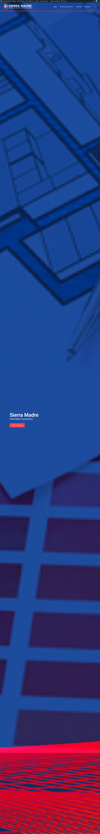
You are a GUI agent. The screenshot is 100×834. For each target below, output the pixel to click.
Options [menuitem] (64, 1)
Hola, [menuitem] (94, 1)
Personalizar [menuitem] (21, 1)
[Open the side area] (95, 6)
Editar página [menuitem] (45, 1)
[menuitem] (1, 1)
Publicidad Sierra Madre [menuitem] (10, 1)
